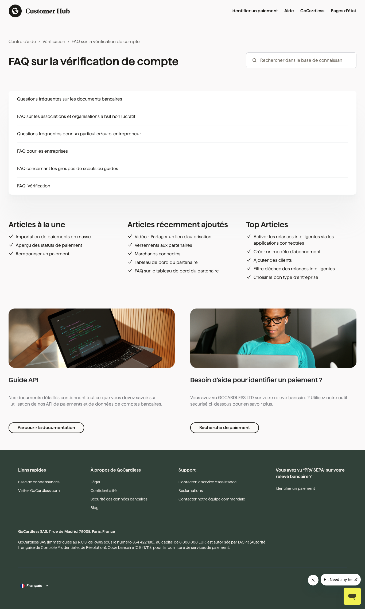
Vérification (53, 41)
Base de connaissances (39, 482)
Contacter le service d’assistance (207, 482)
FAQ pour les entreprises (42, 151)
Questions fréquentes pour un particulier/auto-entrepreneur (79, 134)
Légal (95, 482)
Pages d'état (343, 11)
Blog (95, 508)
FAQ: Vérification (33, 186)
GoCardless (312, 11)
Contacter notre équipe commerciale (211, 499)
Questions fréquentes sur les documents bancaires (69, 99)
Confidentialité (104, 490)
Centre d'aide (22, 41)
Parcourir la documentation (46, 427)
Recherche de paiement (224, 427)
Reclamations (190, 490)
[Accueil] (39, 11)
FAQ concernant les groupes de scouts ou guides (67, 168)
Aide (289, 11)
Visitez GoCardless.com (39, 490)
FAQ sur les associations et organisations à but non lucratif (76, 116)
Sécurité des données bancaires (119, 499)
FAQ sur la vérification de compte (106, 41)
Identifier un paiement (254, 11)
